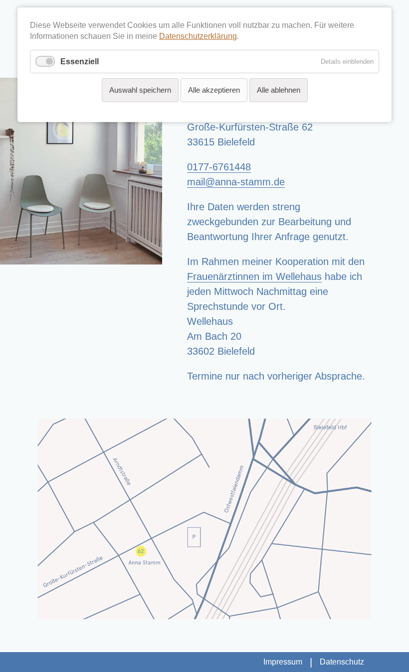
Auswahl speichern (140, 90)
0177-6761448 (219, 166)
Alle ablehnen (278, 90)
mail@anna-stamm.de (236, 181)
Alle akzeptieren (214, 90)
